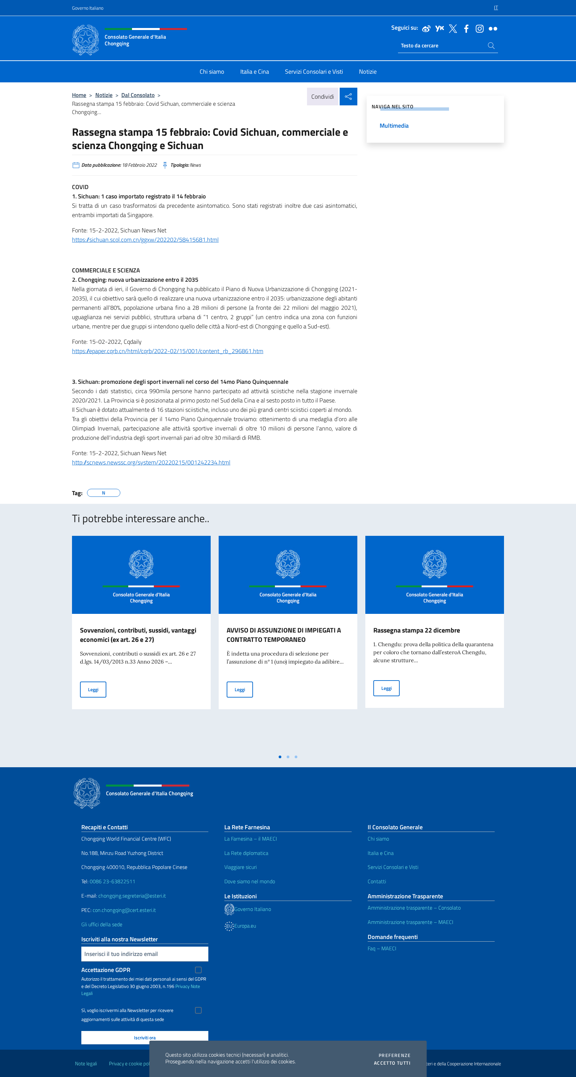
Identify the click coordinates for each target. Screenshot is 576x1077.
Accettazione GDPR (105, 969)
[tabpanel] (141, 643)
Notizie (104, 95)
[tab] (280, 757)
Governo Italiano (87, 7)
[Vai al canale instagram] (478, 28)
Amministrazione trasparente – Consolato (414, 908)
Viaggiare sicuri (240, 867)
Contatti (377, 881)
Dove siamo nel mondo (249, 881)
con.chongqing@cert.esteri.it (124, 910)
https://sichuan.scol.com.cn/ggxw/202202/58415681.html (145, 239)
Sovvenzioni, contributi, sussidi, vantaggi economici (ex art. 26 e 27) (138, 635)
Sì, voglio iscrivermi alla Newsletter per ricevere (127, 1010)
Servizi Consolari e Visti (393, 867)
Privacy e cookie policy (132, 1063)
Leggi (97, 689)
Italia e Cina (381, 853)
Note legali (86, 1063)
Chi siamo (378, 839)
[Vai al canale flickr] (491, 28)
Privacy (182, 986)
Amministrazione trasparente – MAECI (410, 922)
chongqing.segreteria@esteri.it (132, 896)
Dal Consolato (138, 95)
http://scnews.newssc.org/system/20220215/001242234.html (151, 462)
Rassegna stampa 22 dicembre (416, 630)
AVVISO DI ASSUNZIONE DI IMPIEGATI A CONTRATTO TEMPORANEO (284, 635)
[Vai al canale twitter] (451, 28)
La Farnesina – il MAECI (250, 839)
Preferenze (395, 1055)
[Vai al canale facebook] (464, 28)
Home (79, 95)
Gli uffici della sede (101, 924)
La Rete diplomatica (246, 853)
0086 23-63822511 (112, 881)
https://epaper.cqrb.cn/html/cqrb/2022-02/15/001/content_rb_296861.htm (167, 350)
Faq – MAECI (382, 948)
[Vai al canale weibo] (424, 28)
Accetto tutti (392, 1063)
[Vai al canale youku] (438, 28)
